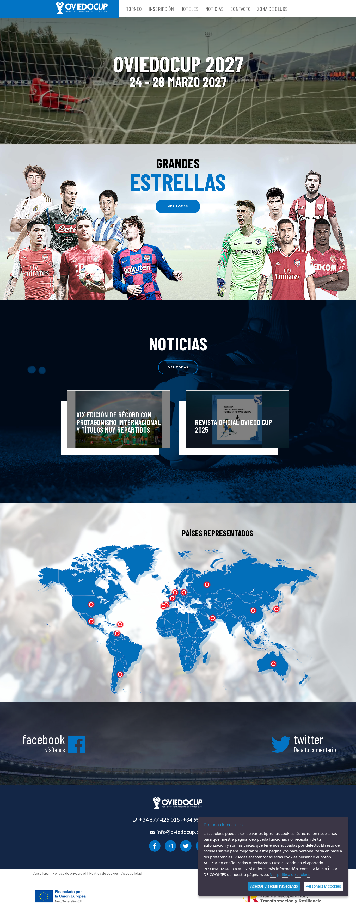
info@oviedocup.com (181, 832)
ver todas (178, 206)
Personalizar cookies (323, 886)
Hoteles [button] (189, 8)
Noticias (214, 8)
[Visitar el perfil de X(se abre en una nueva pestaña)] (186, 845)
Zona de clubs (272, 8)
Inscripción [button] (161, 8)
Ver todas (178, 367)
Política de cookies (104, 873)
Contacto (240, 8)
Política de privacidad (69, 873)
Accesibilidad (131, 873)
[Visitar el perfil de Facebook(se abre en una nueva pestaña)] (154, 845)
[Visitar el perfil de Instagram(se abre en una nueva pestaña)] (170, 845)
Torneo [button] (134, 8)
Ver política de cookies (290, 874)
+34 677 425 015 (159, 819)
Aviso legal (41, 873)
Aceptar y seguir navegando (274, 886)
